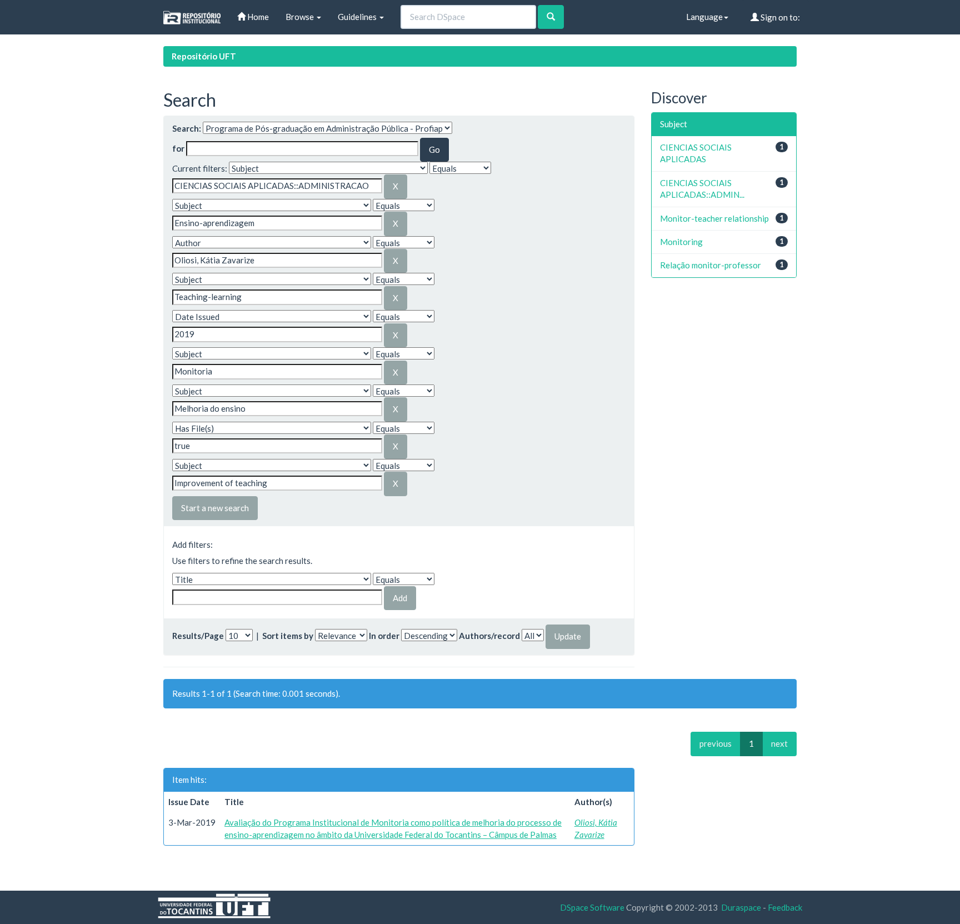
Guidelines (358, 17)
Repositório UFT (204, 56)
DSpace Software (592, 907)
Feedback (785, 907)
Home (257, 17)
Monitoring (681, 242)
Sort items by (287, 636)
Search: (186, 128)
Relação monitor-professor (710, 265)
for (178, 148)
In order (384, 636)
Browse (301, 17)
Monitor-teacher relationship (714, 218)
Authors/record (489, 636)
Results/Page (198, 636)
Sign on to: (779, 17)
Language (704, 17)
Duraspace (741, 907)
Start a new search (215, 508)
